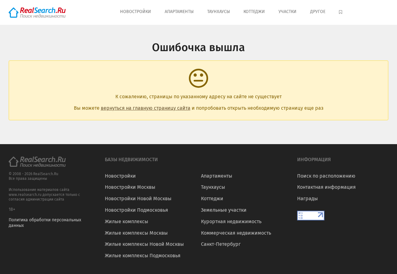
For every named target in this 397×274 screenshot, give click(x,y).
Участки (288, 11)
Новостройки (135, 11)
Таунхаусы (218, 11)
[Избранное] (341, 12)
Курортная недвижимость (231, 221)
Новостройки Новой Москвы (138, 198)
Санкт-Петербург (221, 244)
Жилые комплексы (126, 221)
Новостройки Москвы (130, 187)
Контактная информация (326, 187)
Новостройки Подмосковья (136, 210)
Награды (307, 198)
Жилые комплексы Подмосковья (143, 256)
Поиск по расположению (326, 176)
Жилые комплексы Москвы (136, 233)
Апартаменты (179, 11)
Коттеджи (254, 11)
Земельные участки (224, 210)
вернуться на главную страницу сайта (145, 108)
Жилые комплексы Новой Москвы (144, 244)
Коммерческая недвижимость (236, 233)
